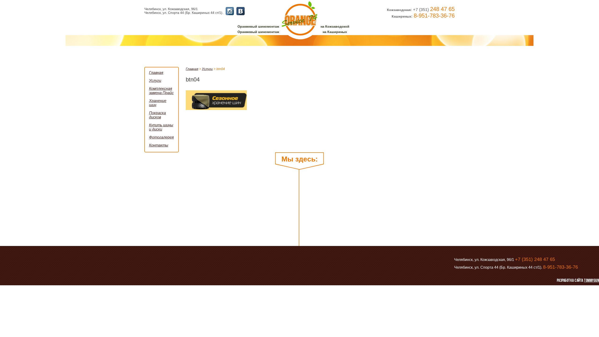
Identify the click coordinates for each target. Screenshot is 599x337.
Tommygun (591, 280)
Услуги (207, 69)
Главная (192, 69)
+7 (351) (434, 9)
